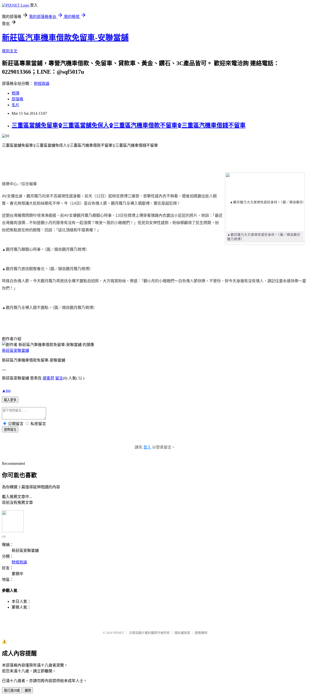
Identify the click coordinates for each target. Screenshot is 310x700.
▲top (6, 390)
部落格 (17, 99)
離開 (28, 690)
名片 (15, 105)
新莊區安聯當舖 (15, 350)
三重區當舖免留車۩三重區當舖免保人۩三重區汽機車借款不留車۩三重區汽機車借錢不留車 (129, 125)
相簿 (15, 93)
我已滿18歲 (12, 690)
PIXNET (118, 633)
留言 (59, 378)
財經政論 (41, 83)
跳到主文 (9, 51)
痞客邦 (48, 378)
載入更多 (10, 400)
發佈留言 (10, 429)
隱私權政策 (182, 633)
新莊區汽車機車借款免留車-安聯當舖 (65, 37)
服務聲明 (201, 633)
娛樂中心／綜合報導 (19, 184)
